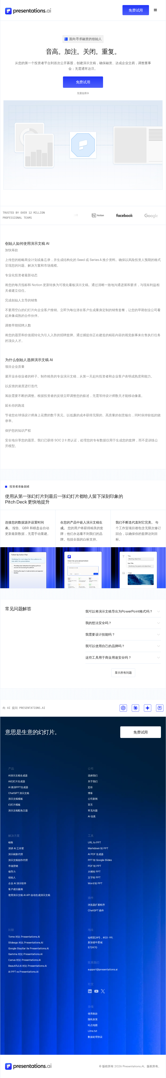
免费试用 (136, 10)
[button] (155, 10)
